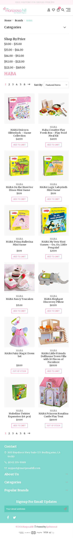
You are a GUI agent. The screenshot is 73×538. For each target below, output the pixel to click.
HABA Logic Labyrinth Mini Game (53, 189)
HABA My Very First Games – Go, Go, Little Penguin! (53, 244)
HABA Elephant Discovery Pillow (53, 300)
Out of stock (19, 371)
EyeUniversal (51, 527)
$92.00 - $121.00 (14, 61)
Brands (19, 20)
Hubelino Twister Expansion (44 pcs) (19, 415)
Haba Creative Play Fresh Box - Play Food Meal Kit (53, 132)
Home (7, 20)
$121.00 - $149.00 (14, 67)
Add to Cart (19, 145)
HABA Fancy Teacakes (19, 299)
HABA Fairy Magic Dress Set (19, 355)
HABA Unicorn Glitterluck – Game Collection (19, 132)
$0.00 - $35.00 (13, 44)
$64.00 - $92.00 (14, 55)
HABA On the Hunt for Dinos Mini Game (19, 189)
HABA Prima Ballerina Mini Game (19, 243)
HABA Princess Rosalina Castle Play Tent (53, 415)
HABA (29, 20)
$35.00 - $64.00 (13, 49)
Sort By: (38, 85)
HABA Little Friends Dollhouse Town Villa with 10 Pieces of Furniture (53, 358)
